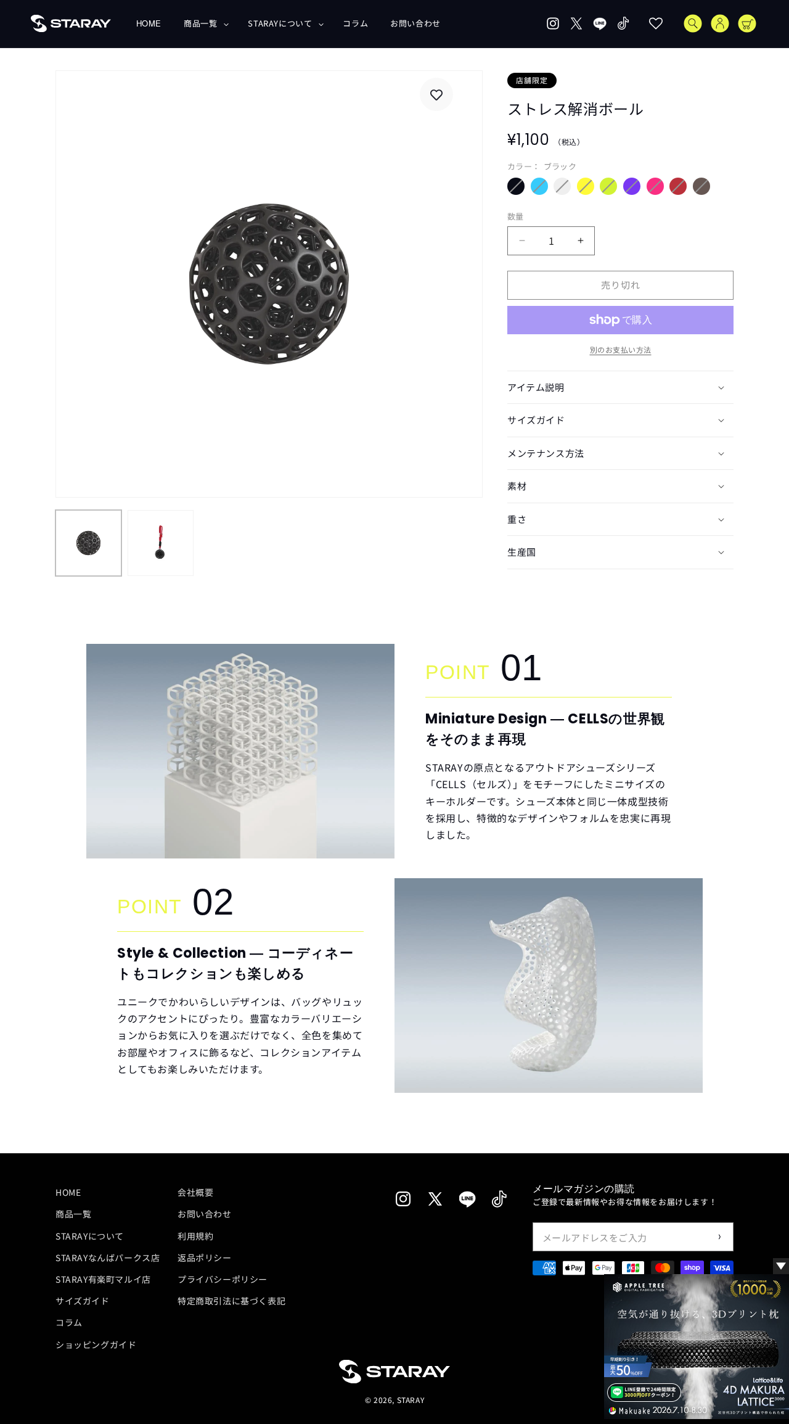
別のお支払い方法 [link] (621, 349)
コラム (69, 1322)
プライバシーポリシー (223, 1278)
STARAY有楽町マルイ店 (103, 1278)
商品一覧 (73, 1214)
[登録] (719, 1236)
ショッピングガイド (95, 1344)
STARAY (411, 1400)
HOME (68, 1192)
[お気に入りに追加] (436, 95)
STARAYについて (89, 1235)
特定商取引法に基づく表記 (231, 1300)
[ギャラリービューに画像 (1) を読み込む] (88, 543)
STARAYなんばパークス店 (107, 1257)
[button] (205, 23)
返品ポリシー (205, 1257)
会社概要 (195, 1192)
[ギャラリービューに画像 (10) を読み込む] (161, 543)
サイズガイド (82, 1300)
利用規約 (195, 1235)
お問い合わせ (205, 1214)
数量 (515, 216)
